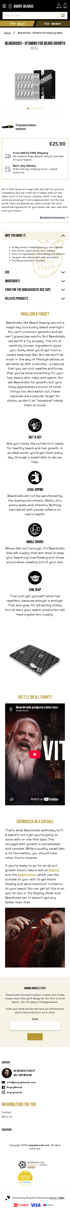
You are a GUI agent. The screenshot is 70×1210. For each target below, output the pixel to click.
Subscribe (35, 1036)
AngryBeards (14, 1087)
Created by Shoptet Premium (26, 1158)
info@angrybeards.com (21, 1082)
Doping (54, 870)
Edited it (54, 1158)
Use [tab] (7, 272)
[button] (28, 108)
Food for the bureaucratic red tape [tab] (28, 290)
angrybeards (14, 1092)
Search (62, 15)
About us (7, 1116)
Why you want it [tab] (15, 235)
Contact (6, 1112)
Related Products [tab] (16, 298)
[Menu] (4, 6)
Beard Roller (27, 875)
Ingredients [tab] (12, 281)
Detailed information (52, 217)
